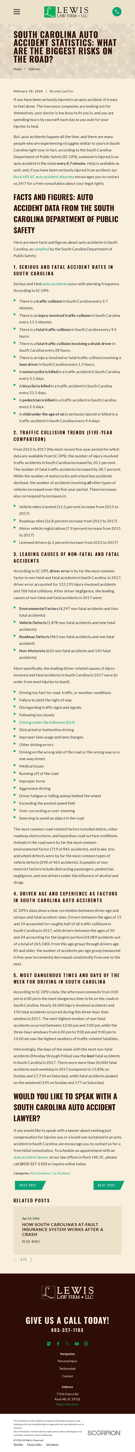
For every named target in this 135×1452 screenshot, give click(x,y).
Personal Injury (67, 1361)
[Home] (66, 12)
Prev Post (28, 1185)
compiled (41, 249)
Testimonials (67, 1368)
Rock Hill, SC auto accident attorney (44, 176)
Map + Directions (67, 1404)
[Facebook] (58, 1344)
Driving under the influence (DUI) (47, 722)
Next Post (106, 1185)
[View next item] (31, 1260)
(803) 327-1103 (33, 1164)
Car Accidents (61, 1173)
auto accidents (55, 284)
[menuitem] (18, 1444)
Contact (67, 1376)
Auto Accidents (40, 1173)
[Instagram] (86, 1344)
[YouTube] (77, 1344)
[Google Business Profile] (49, 1344)
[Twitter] (67, 1344)
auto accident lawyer (31, 1157)
